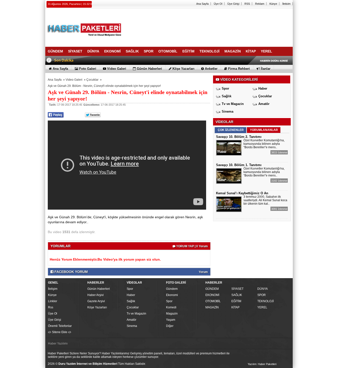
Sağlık (226, 96)
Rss (50, 307)
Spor (225, 88)
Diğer (169, 326)
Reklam (259, 3)
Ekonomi (172, 295)
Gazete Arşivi (96, 301)
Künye (273, 3)
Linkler (52, 301)
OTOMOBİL (213, 301)
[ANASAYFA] (99, 25)
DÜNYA (262, 289)
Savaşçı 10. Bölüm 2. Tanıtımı (239, 137)
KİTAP (235, 307)
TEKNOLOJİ (265, 301)
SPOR (261, 295)
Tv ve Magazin (233, 104)
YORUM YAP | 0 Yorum (191, 246)
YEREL (262, 307)
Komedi (171, 307)
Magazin (172, 313)
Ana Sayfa (202, 3)
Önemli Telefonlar (60, 326)
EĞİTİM (236, 301)
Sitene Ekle (59, 332)
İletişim (52, 289)
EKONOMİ (212, 295)
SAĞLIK (236, 295)
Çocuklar (92, 79)
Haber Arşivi (95, 295)
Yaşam (170, 319)
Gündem (172, 289)
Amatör (263, 104)
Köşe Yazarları (97, 307)
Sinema (227, 111)
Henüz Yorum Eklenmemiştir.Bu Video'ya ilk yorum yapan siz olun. (105, 259)
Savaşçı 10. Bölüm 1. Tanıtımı (239, 165)
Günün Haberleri (98, 289)
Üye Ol (218, 3)
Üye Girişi (233, 3)
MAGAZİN (212, 307)
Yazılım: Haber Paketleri (262, 364)
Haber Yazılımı (58, 343)
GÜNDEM (212, 289)
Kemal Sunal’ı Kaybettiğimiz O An (242, 193)
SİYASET (237, 289)
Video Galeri (74, 79)
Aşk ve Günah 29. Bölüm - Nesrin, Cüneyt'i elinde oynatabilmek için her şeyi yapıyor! (104, 86)
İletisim (286, 3)
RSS (247, 3)
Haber (262, 88)
